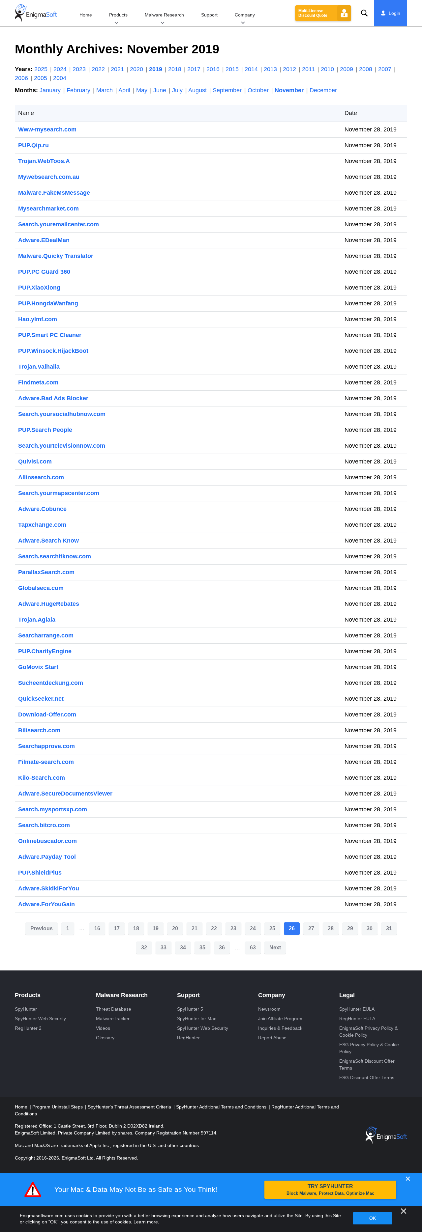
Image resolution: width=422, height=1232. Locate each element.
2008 (366, 69)
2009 (347, 69)
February (79, 90)
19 (156, 928)
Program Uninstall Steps (58, 1106)
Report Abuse (272, 1037)
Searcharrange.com (46, 635)
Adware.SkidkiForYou (48, 888)
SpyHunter (26, 1009)
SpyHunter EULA (357, 1009)
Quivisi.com (35, 461)
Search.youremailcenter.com (58, 224)
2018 (175, 69)
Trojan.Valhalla (39, 366)
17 (117, 928)
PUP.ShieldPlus (40, 872)
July (178, 90)
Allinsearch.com (41, 477)
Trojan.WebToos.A (44, 161)
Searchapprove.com (46, 746)
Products (118, 14)
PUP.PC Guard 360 (44, 271)
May (142, 90)
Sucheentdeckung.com (50, 683)
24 (253, 928)
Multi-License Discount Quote (312, 13)
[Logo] (36, 13)
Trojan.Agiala (36, 619)
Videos (103, 1028)
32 (144, 947)
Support (209, 14)
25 (272, 928)
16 (97, 928)
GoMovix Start (38, 667)
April (125, 90)
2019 (156, 69)
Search (364, 13)
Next (275, 947)
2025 (41, 69)
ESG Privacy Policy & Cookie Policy (369, 1048)
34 (183, 947)
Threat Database (113, 1009)
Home (85, 14)
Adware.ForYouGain (46, 904)
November (290, 90)
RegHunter (188, 1037)
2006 (22, 78)
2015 (233, 69)
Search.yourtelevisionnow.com (61, 445)
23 (233, 928)
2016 (213, 69)
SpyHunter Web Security (40, 1018)
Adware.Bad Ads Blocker (53, 398)
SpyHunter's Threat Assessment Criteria (130, 1106)
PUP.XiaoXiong (39, 287)
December (323, 90)
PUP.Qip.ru (33, 145)
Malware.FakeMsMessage (54, 192)
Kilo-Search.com (41, 777)
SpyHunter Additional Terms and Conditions (222, 1106)
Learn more (146, 1221)
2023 (80, 69)
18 (136, 928)
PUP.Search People (45, 430)
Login (394, 13)
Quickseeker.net (41, 698)
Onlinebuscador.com (47, 841)
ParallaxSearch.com (46, 572)
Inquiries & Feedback (280, 1028)
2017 (194, 69)
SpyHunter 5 (190, 1009)
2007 (385, 69)
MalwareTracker (113, 1018)
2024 (60, 69)
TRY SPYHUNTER (330, 1190)
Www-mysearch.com (47, 129)
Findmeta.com (38, 382)
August (198, 90)
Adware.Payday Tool (47, 857)
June (160, 90)
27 (311, 928)
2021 (118, 69)
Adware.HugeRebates (48, 604)
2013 (271, 69)
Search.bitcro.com (44, 825)
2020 (137, 69)
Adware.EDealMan (44, 240)
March (105, 90)
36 (222, 947)
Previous (41, 928)
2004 (59, 78)
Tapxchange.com (42, 524)
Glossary (105, 1037)
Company (245, 14)
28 (331, 928)
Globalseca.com (41, 588)
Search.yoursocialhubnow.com (62, 414)
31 (389, 928)
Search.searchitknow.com (54, 556)
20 (175, 928)
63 (253, 947)
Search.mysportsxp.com (52, 809)
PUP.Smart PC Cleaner (49, 335)
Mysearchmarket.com (48, 208)
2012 (290, 69)
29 (350, 928)
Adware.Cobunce (42, 509)
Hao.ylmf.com (37, 319)
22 (214, 928)
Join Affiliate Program (280, 1018)
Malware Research (164, 14)
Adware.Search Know (48, 540)
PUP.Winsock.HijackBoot (53, 351)
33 (163, 947)
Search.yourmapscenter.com (58, 493)
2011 (309, 69)
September (228, 90)
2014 (252, 69)
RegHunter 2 (28, 1028)
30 (370, 928)
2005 (41, 78)
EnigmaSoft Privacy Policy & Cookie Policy (368, 1031)
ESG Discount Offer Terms (366, 1077)
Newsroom (269, 1009)
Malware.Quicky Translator (55, 256)
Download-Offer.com (47, 714)
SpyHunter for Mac (196, 1018)
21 (194, 928)
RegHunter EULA (357, 1018)
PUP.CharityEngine (45, 651)
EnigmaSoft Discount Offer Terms (367, 1064)
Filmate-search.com (46, 762)
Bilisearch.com (39, 730)
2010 (328, 69)
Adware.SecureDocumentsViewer (65, 793)
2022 (99, 69)
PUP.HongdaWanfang (48, 303)
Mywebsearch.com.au (48, 177)
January (51, 90)
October (259, 90)
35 (202, 947)
